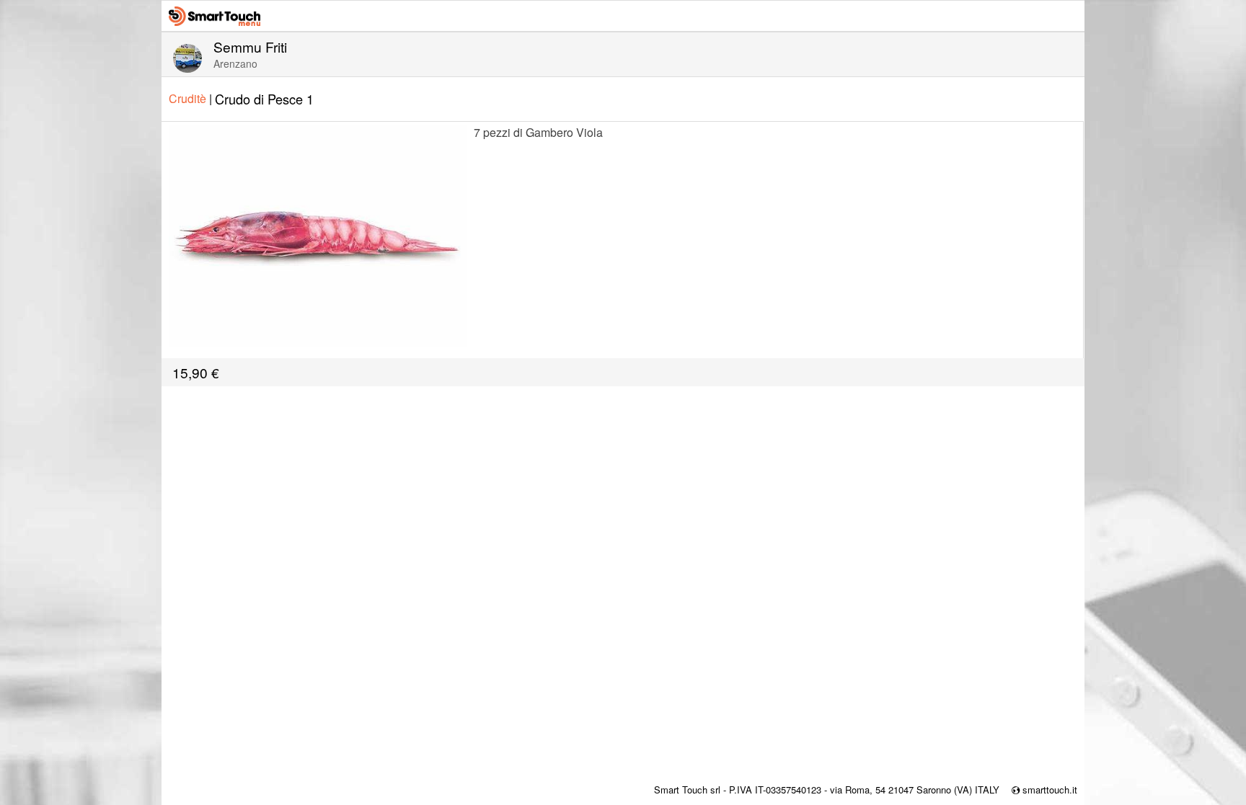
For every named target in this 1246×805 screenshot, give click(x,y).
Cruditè (190, 98)
